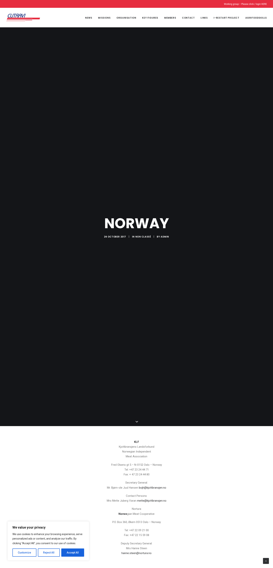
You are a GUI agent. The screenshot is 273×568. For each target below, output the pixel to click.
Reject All (48, 552)
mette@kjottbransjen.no (151, 500)
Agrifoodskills (256, 17)
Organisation (126, 17)
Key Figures (150, 17)
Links (204, 17)
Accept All (73, 552)
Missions (104, 17)
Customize (24, 552)
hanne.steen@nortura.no (136, 553)
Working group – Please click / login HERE (245, 4)
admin (165, 236)
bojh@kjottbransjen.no (152, 487)
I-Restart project (226, 17)
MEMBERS (170, 17)
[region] (48, 541)
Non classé (143, 236)
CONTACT (188, 17)
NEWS (88, 17)
